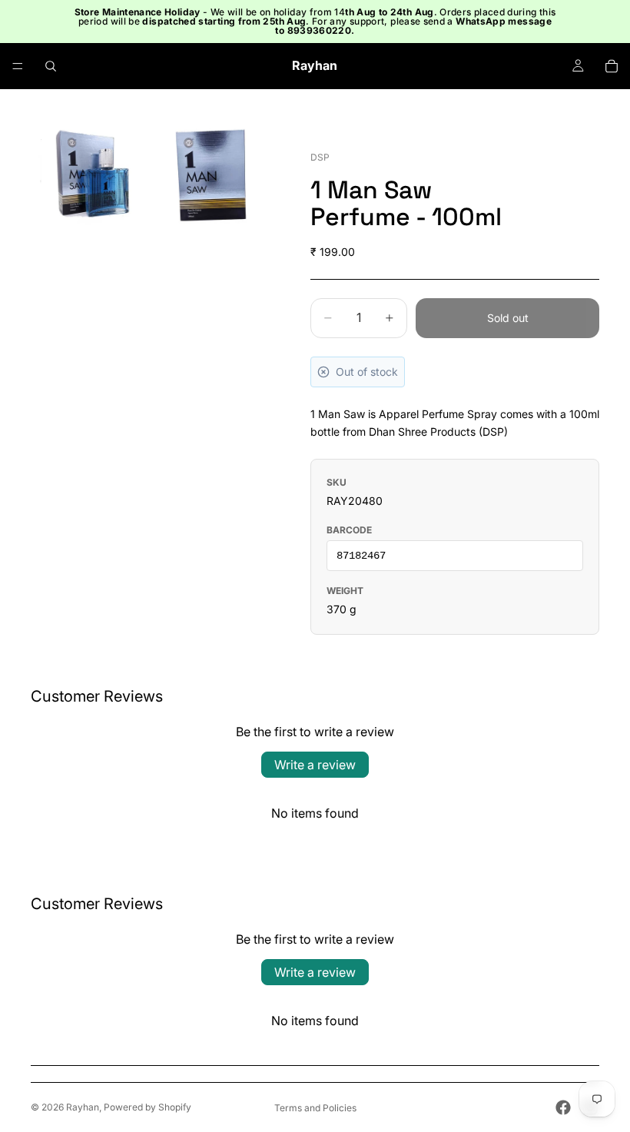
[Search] (51, 66)
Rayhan (82, 1107)
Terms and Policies (315, 1108)
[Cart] (611, 66)
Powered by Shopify (147, 1107)
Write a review (315, 764)
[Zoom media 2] (214, 176)
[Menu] (17, 66)
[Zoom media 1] (91, 176)
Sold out (508, 317)
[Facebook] (563, 1107)
